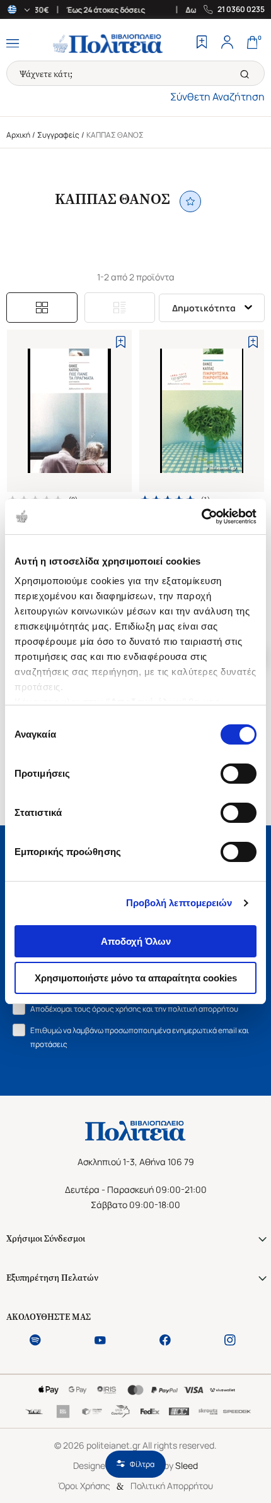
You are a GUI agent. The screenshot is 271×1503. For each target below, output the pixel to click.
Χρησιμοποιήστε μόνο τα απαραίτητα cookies (136, 978)
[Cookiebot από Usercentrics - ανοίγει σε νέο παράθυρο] (201, 516)
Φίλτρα (142, 1464)
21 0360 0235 (241, 9)
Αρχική (18, 134)
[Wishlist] (201, 43)
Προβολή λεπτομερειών (179, 902)
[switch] (239, 773)
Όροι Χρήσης (84, 1486)
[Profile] (226, 43)
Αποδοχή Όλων (136, 941)
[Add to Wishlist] (120, 342)
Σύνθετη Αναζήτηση (217, 97)
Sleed (186, 1465)
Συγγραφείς (58, 134)
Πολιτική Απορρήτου (171, 1486)
